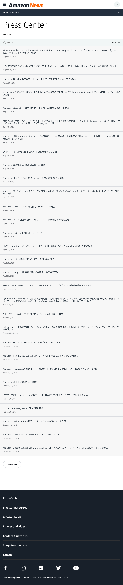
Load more (12, 464)
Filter (114, 42)
